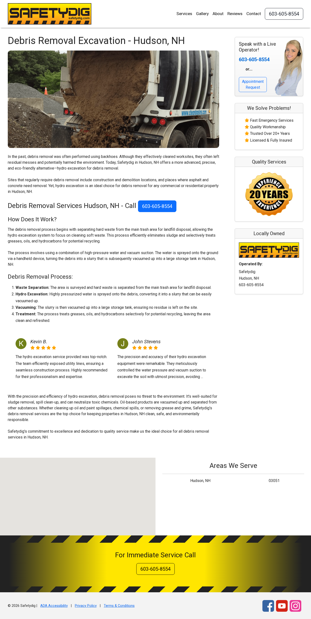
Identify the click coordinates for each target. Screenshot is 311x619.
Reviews (234, 13)
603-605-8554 (284, 14)
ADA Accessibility (54, 606)
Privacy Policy (86, 606)
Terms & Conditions (119, 606)
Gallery (202, 13)
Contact (253, 13)
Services (184, 13)
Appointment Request (253, 84)
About (218, 13)
